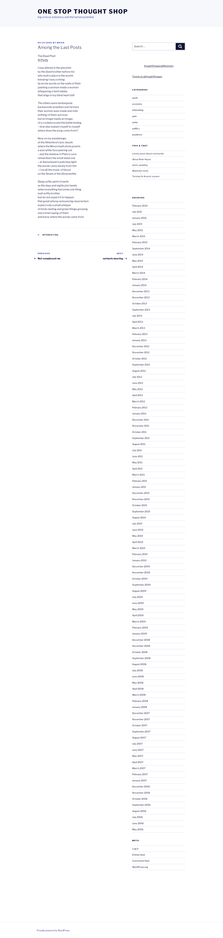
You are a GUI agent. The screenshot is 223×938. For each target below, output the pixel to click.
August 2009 (139, 591)
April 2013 (137, 321)
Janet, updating (140, 165)
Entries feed (138, 854)
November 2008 (141, 645)
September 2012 (141, 364)
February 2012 (139, 407)
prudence (137, 134)
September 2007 (141, 731)
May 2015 (137, 230)
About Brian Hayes (141, 159)
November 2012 (140, 352)
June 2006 (138, 823)
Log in (135, 848)
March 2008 (139, 694)
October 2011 (139, 432)
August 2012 (139, 370)
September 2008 (141, 658)
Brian (60, 43)
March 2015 (138, 236)
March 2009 (139, 621)
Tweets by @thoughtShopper (147, 76)
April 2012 (137, 395)
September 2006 (141, 804)
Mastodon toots (140, 170)
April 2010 (137, 542)
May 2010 (137, 535)
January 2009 (139, 633)
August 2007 (139, 737)
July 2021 (137, 211)
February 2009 (140, 627)
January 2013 (139, 340)
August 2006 (139, 811)
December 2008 (141, 639)
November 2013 (141, 297)
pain (134, 116)
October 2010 (139, 505)
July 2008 (137, 670)
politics (136, 128)
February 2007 (140, 774)
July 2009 (137, 597)
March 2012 (138, 401)
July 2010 (137, 523)
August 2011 (138, 444)
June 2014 (137, 254)
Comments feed (140, 860)
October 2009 (139, 578)
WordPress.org (140, 867)
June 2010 (137, 529)
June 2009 (138, 603)
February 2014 (139, 279)
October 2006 (139, 798)
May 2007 (137, 756)
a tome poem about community (148, 153)
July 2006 (137, 817)
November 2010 (141, 499)
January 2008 (139, 707)
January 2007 (139, 780)
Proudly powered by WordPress (53, 930)
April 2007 (137, 762)
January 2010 (139, 560)
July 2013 (137, 315)
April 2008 (137, 688)
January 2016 (139, 218)
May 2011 (137, 462)
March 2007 (138, 768)
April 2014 (137, 266)
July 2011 (137, 450)
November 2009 (141, 572)
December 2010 (141, 493)
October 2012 (139, 358)
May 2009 (137, 609)
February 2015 (139, 242)
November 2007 (141, 719)
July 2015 (137, 224)
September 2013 (141, 309)
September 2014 (141, 248)
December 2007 (141, 713)
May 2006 (137, 829)
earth (135, 97)
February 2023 (140, 205)
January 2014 (139, 285)
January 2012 (139, 413)
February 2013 (139, 334)
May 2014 (137, 260)
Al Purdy (43, 59)
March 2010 (138, 548)
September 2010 (141, 511)
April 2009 (137, 615)
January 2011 (139, 487)
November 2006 (141, 792)
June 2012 (137, 383)
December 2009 (141, 566)
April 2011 (137, 468)
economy (137, 104)
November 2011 (140, 425)
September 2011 (141, 438)
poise (135, 122)
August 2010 (139, 517)
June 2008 (138, 676)
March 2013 (138, 328)
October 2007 (139, 725)
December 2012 (140, 346)
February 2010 (140, 554)
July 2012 (137, 376)
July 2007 (137, 743)
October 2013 (139, 303)
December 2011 (140, 419)
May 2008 (137, 682)
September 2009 (141, 584)
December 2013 (140, 291)
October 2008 (139, 652)
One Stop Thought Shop (83, 11)
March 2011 (138, 474)
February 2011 (139, 480)
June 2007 (137, 749)
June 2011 (137, 456)
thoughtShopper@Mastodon (159, 65)
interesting (50, 235)
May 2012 (137, 389)
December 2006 (141, 786)
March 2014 (138, 272)
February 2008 (140, 701)
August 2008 (139, 664)
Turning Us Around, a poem (145, 176)
